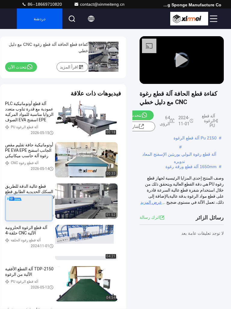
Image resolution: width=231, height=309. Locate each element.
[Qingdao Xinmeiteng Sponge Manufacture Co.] (189, 18)
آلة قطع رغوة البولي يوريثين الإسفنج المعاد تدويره (179, 155)
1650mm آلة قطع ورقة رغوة (191, 166)
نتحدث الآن (132, 115)
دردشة (39, 18)
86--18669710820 (44, 4)
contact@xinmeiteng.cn (102, 4)
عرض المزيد (151, 202)
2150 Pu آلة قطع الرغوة (195, 137)
